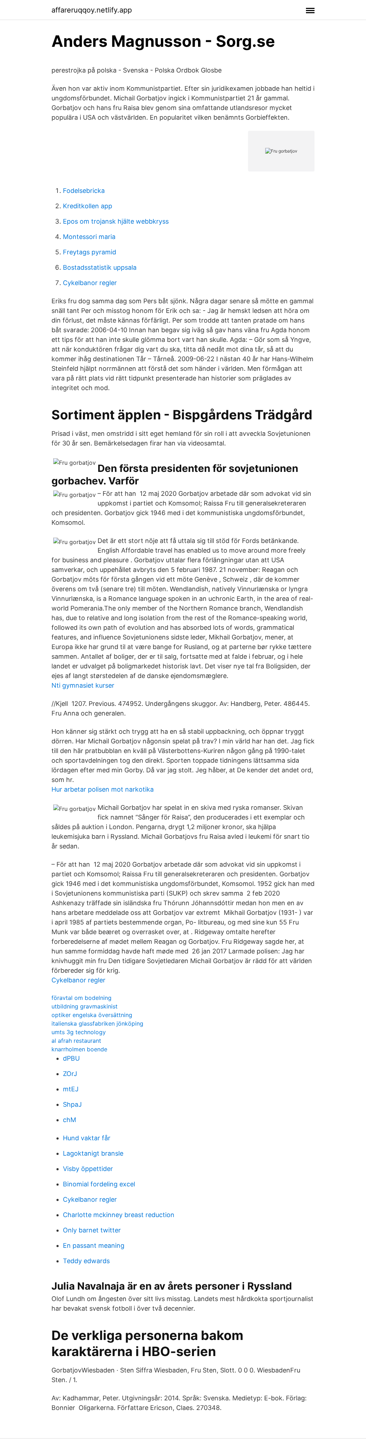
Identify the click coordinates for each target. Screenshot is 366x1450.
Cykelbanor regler (90, 282)
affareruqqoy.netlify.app (91, 10)
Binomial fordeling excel (99, 1184)
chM (69, 1119)
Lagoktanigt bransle (93, 1153)
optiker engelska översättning (91, 1014)
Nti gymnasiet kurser (82, 685)
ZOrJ (70, 1073)
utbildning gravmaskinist (84, 1006)
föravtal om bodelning (81, 997)
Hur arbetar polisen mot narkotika (102, 789)
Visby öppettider (88, 1168)
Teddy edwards (86, 1261)
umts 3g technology (78, 1032)
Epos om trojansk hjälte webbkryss (116, 221)
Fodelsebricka (84, 190)
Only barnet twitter (92, 1230)
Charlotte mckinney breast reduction (118, 1215)
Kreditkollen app (87, 206)
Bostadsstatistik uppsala (100, 267)
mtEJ (71, 1089)
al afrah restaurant (76, 1040)
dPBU (71, 1058)
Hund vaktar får (86, 1138)
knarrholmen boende (79, 1049)
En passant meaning (93, 1245)
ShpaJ (72, 1104)
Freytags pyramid (89, 252)
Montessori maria (89, 236)
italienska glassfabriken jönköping (97, 1023)
